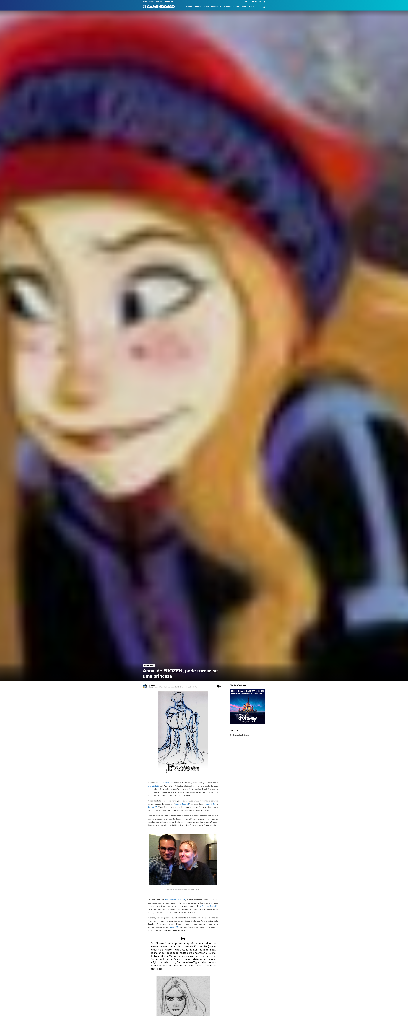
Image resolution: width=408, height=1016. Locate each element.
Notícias (227, 6)
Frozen (166, 783)
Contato (151, 1)
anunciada (152, 786)
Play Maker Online (174, 900)
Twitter (151, 807)
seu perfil (209, 804)
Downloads (216, 6)
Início (145, 1)
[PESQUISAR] (264, 7)
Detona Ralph (180, 804)
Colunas (205, 6)
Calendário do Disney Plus (164, 1)
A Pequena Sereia (207, 906)
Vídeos (243, 6)
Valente (172, 927)
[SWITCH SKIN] (264, 1)
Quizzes (236, 6)
